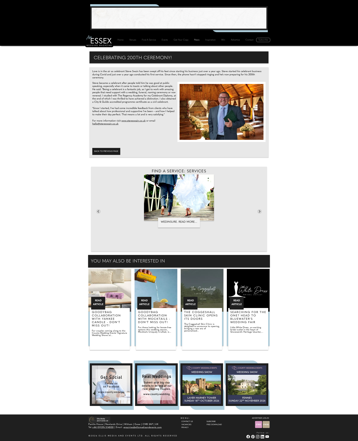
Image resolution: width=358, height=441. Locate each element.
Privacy (185, 427)
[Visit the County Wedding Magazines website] (266, 424)
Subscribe (263, 40)
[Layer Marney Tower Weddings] (201, 384)
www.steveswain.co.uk (133, 121)
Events (165, 40)
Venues (132, 40)
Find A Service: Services (179, 171)
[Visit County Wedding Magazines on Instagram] (258, 437)
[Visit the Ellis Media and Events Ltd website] (99, 420)
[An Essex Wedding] (99, 41)
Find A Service (149, 40)
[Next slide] (259, 211)
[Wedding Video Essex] (179, 18)
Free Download (214, 424)
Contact (249, 40)
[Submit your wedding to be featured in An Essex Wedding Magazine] (156, 384)
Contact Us (187, 421)
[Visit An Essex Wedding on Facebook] (248, 437)
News (197, 40)
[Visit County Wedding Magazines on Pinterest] (253, 437)
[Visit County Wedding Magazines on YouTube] (267, 437)
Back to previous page (106, 151)
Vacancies (186, 424)
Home (120, 40)
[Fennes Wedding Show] (247, 384)
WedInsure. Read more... (179, 222)
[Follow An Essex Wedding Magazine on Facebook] (111, 384)
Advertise (235, 40)
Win (223, 40)
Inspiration (210, 40)
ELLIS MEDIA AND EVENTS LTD (121, 436)
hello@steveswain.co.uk (105, 124)
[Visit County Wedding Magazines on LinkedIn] (263, 437)
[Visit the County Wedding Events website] (259, 424)
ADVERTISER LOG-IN (260, 418)
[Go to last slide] (98, 211)
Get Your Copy (181, 40)
